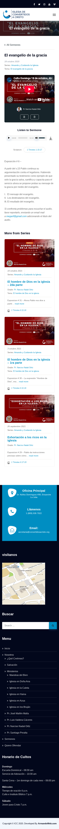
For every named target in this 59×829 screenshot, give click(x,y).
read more (19, 304)
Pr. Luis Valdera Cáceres (19, 720)
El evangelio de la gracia (22, 69)
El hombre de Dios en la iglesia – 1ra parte (28, 361)
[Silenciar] (36, 137)
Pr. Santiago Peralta (17, 732)
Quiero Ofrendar (13, 745)
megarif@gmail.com (16, 216)
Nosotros (9, 655)
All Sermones (13, 45)
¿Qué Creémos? (15, 658)
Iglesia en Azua (17, 700)
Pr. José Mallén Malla (18, 713)
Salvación (12, 665)
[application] (27, 138)
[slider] (22, 138)
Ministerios (12, 671)
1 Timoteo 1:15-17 (34, 150)
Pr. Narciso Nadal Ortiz (32, 109)
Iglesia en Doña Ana (19, 681)
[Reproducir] (9, 137)
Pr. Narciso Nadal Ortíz (18, 726)
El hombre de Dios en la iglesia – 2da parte (28, 283)
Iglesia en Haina (17, 694)
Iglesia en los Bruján (19, 707)
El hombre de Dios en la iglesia (26, 293)
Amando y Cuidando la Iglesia (24, 65)
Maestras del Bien (18, 675)
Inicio (7, 648)
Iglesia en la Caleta (19, 688)
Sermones (10, 739)
